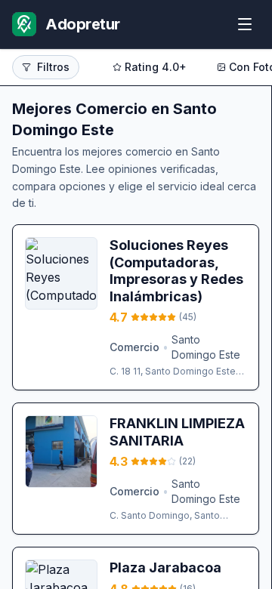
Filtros (53, 66)
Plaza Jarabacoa (165, 567)
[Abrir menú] (245, 24)
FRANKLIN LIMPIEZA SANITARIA (177, 432)
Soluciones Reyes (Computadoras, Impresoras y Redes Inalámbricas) (176, 270)
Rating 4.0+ (156, 66)
